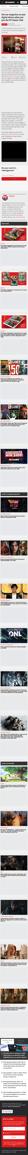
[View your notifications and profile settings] (14, 2)
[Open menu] (3, 2)
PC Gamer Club (12, 76)
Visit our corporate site (14, 1106)
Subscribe (23, 2)
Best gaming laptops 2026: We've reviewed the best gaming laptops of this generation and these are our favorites (14, 1065)
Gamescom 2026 (13, 6)
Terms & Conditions (13, 1144)
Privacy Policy (19, 1143)
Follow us (15, 57)
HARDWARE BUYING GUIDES (7, 1041)
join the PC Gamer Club (13, 134)
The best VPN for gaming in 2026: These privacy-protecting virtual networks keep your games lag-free (15, 1055)
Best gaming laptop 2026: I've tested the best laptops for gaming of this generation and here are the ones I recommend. (14, 1084)
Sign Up (14, 1137)
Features (4, 24)
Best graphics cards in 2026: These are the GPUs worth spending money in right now (15, 1075)
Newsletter (23, 57)
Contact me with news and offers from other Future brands (14, 1133)
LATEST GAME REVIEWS (20, 1041)
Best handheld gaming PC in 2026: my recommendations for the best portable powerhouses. (14, 1094)
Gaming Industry (6, 10)
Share (5, 57)
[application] (14, 150)
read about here (20, 217)
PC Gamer (12, 24)
